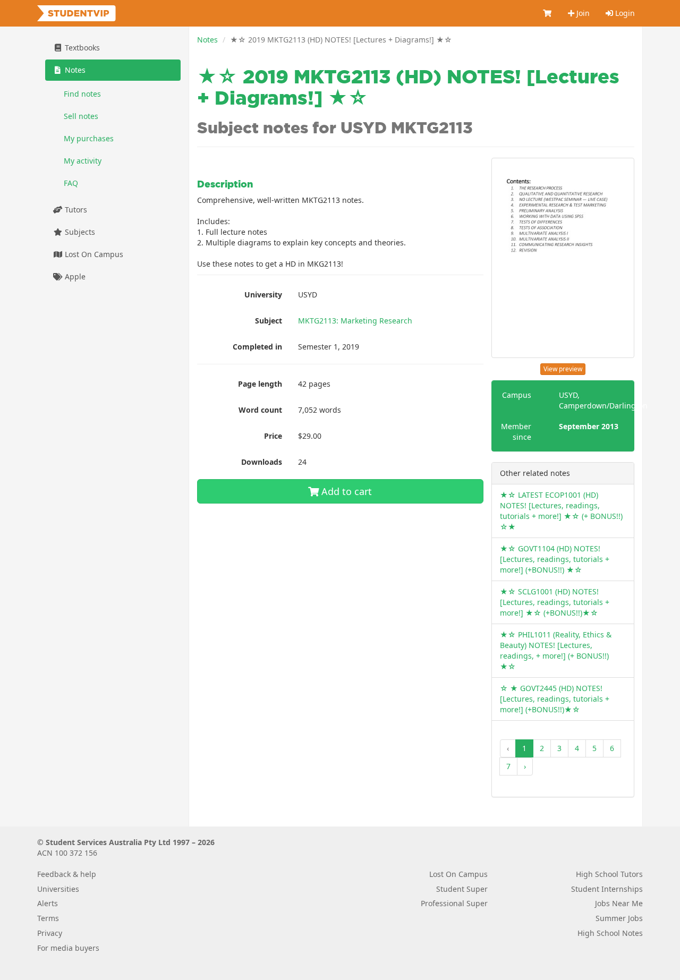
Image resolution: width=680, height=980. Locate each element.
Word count (260, 410)
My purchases (89, 138)
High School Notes (610, 933)
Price (273, 436)
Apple (74, 276)
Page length (260, 384)
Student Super (462, 889)
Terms (48, 918)
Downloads (261, 462)
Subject (268, 321)
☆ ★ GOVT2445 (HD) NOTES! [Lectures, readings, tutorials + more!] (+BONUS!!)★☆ (554, 698)
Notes (207, 40)
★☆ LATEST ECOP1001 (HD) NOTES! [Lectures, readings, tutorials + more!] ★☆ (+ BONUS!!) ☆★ (561, 511)
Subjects (79, 232)
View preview (562, 368)
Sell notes (81, 116)
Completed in (257, 347)
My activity (82, 161)
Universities (58, 889)
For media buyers (68, 948)
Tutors (75, 209)
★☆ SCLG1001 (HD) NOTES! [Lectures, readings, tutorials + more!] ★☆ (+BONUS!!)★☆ (554, 602)
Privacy (49, 933)
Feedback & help (66, 874)
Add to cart (345, 491)
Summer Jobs (619, 918)
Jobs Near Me (619, 903)
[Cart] (547, 13)
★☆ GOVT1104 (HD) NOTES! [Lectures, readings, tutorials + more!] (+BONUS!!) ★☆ (554, 559)
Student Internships (607, 889)
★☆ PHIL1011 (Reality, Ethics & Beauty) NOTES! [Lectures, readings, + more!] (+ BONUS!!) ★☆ (555, 650)
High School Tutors (609, 874)
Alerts (47, 903)
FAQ (71, 183)
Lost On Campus (93, 254)
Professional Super (454, 903)
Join (582, 13)
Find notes (82, 94)
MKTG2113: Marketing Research (355, 321)
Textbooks (81, 47)
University (263, 294)
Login (624, 13)
